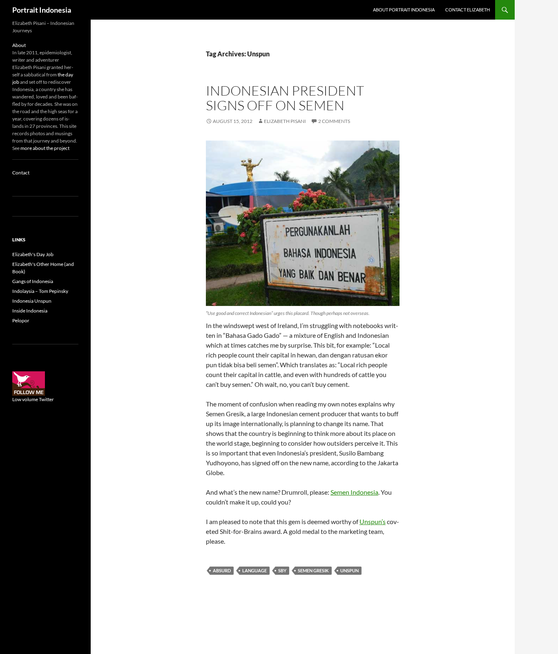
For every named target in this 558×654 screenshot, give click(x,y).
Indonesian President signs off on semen (285, 98)
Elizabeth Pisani (285, 121)
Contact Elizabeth (467, 9)
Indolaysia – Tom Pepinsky (40, 291)
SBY (282, 570)
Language (254, 570)
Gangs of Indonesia (32, 281)
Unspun (349, 570)
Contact (20, 173)
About (19, 45)
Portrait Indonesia (41, 9)
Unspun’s (372, 521)
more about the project (44, 148)
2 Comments (334, 121)
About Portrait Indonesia (404, 9)
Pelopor (20, 320)
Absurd (222, 570)
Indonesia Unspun (31, 301)
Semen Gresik (313, 570)
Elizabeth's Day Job (33, 254)
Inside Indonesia (29, 311)
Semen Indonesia (354, 492)
